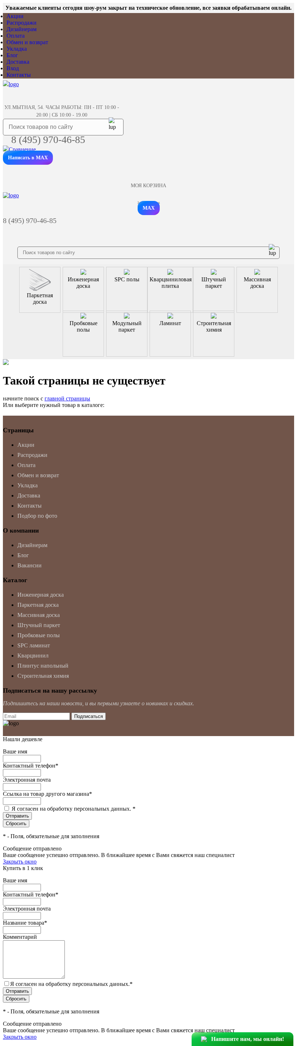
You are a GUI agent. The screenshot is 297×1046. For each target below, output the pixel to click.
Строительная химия (43, 676)
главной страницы (67, 398)
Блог (12, 55)
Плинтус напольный (42, 666)
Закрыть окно (20, 861)
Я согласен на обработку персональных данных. (73, 809)
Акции (15, 16)
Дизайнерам (22, 29)
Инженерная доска (40, 595)
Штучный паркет (38, 625)
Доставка (18, 62)
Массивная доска (38, 615)
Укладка (17, 49)
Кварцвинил (33, 655)
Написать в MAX (28, 157)
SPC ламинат (33, 645)
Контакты (19, 75)
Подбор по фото (37, 516)
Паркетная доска (38, 605)
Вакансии (29, 565)
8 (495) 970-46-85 (48, 139)
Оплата (16, 36)
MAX (149, 208)
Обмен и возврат (27, 42)
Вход (13, 68)
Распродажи (22, 23)
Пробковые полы (38, 635)
